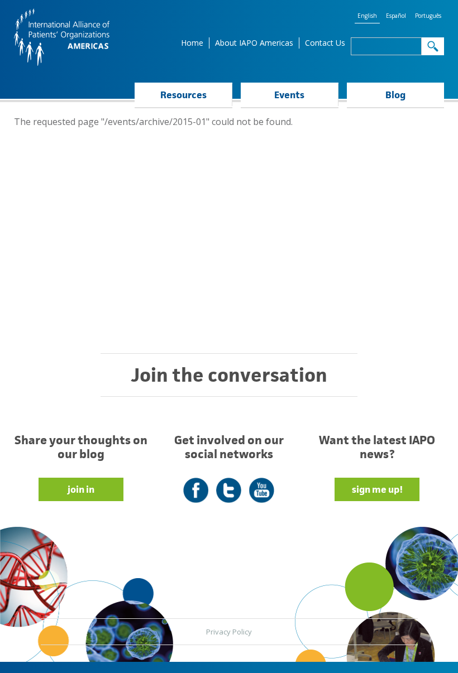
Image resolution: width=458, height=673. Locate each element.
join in (81, 489)
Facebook (195, 483)
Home (192, 42)
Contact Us (325, 42)
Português (428, 16)
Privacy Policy (229, 632)
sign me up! (377, 489)
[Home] (61, 37)
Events (289, 95)
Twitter (228, 483)
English (367, 16)
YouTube (261, 483)
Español (396, 16)
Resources (183, 95)
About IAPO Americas (254, 42)
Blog (395, 95)
